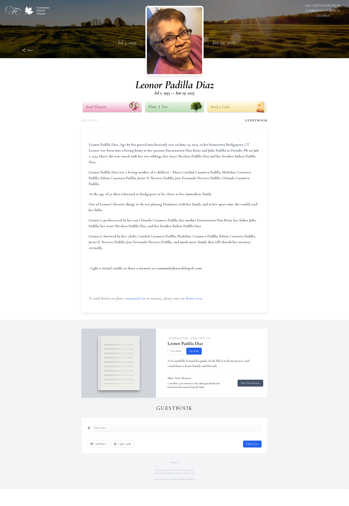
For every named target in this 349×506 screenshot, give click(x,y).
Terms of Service (183, 473)
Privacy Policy (166, 473)
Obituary (89, 120)
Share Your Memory (250, 383)
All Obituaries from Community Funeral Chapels (323, 10)
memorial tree (136, 298)
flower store (194, 298)
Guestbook (256, 120)
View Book (176, 351)
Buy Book (194, 351)
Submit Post (252, 443)
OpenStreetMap (177, 479)
